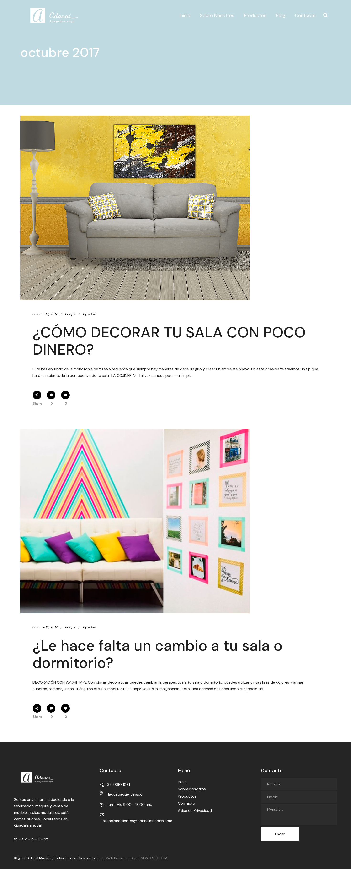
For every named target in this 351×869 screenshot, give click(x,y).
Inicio (182, 781)
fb (16, 839)
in (32, 839)
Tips (72, 314)
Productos (187, 796)
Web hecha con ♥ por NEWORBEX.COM (136, 858)
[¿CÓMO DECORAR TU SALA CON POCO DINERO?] (135, 208)
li (38, 839)
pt (46, 839)
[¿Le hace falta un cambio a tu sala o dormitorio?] (135, 521)
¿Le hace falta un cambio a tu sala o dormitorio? (157, 654)
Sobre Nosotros (192, 789)
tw (24, 839)
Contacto (186, 803)
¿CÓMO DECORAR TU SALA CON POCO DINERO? (169, 341)
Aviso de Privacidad (195, 810)
